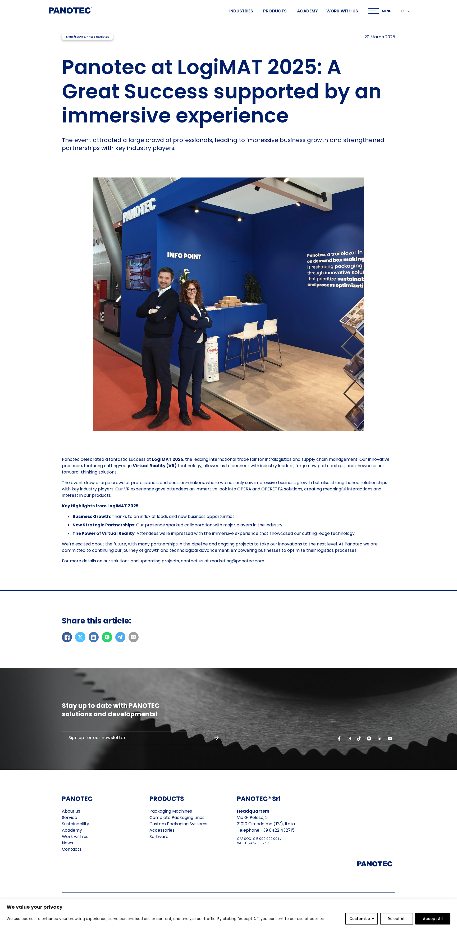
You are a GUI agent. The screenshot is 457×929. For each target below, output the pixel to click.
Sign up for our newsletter (97, 738)
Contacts (71, 849)
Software (158, 837)
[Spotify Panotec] (369, 738)
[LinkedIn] (94, 637)
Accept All (433, 918)
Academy (307, 11)
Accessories (162, 830)
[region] (228, 914)
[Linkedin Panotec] (379, 738)
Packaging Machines (170, 811)
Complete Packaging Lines (176, 817)
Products (275, 11)
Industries (241, 11)
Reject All (396, 918)
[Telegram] (120, 637)
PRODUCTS (166, 798)
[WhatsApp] (107, 637)
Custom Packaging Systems (178, 824)
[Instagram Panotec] (348, 738)
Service (69, 817)
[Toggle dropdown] (373, 11)
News (67, 843)
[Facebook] (67, 637)
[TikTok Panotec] (358, 738)
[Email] (134, 637)
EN (403, 11)
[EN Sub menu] (408, 11)
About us (71, 811)
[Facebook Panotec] (339, 738)
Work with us (342, 11)
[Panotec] (70, 11)
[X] (80, 637)
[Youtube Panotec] (390, 738)
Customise (359, 918)
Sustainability (75, 824)
